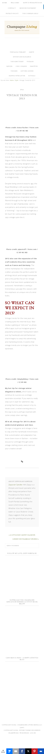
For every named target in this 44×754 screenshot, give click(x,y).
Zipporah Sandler (15, 485)
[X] (28, 751)
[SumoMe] (41, 751)
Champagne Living (22, 27)
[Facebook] (22, 751)
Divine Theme (25, 730)
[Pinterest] (34, 751)
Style (22, 89)
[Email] (16, 751)
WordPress (24, 733)
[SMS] (9, 751)
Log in (33, 733)
